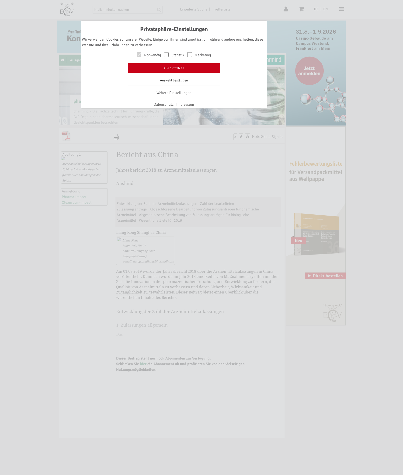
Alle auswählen (174, 68)
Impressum (185, 104)
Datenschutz (164, 104)
